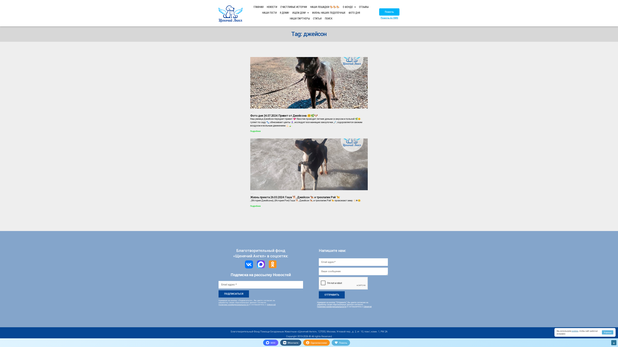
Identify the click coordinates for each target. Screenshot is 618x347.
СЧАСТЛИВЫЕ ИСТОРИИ (293, 7)
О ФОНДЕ (348, 7)
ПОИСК (328, 18)
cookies (574, 330)
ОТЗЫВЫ (364, 7)
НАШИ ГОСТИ (269, 12)
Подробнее (255, 131)
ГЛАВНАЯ (258, 7)
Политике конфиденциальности (234, 304)
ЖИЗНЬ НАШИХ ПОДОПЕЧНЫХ (328, 12)
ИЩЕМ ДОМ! (299, 12)
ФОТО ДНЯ (354, 12)
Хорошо (607, 332)
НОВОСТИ (272, 7)
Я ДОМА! (284, 12)
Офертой (271, 304)
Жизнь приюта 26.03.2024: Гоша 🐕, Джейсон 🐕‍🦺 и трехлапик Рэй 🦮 (295, 197)
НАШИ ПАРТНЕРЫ (300, 18)
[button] (389, 12)
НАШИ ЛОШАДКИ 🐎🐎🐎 (325, 7)
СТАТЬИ (317, 18)
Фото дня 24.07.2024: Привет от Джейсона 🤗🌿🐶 (284, 115)
